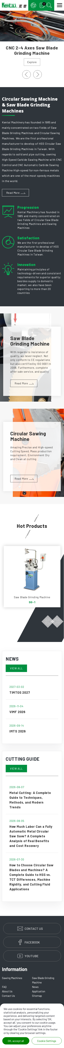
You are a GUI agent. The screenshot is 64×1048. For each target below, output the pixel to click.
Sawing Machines (12, 978)
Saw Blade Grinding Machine (43, 980)
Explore (32, 62)
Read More (13, 192)
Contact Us (8, 995)
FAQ (4, 986)
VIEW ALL (16, 668)
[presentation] (26, 74)
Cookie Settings (46, 1040)
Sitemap (37, 995)
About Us (7, 991)
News (35, 986)
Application (38, 991)
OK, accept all (16, 1040)
